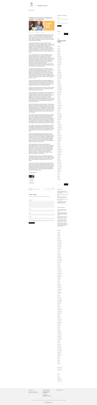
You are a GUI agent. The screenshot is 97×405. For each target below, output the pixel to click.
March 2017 (59, 179)
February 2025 (59, 72)
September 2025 (59, 62)
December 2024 (59, 75)
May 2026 (58, 51)
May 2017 (58, 176)
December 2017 (59, 165)
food (62, 40)
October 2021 (59, 119)
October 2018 (59, 152)
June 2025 (58, 249)
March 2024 (59, 83)
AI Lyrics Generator (59, 209)
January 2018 (59, 163)
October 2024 (59, 78)
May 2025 (58, 67)
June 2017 (58, 358)
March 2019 (59, 146)
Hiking (64, 40)
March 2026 (59, 238)
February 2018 (59, 162)
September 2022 (59, 108)
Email (30, 212)
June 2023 (58, 97)
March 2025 (59, 70)
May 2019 (58, 143)
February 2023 (59, 102)
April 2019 (58, 328)
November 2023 (59, 89)
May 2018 (58, 157)
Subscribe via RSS (31, 394)
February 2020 (59, 135)
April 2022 (58, 111)
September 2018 (59, 154)
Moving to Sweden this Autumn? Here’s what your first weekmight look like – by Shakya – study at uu (62, 224)
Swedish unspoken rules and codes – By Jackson (61, 210)
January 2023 (59, 287)
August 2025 (59, 64)
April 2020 (58, 132)
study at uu (42, 5)
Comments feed (59, 379)
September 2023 (59, 92)
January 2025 (59, 257)
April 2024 (58, 81)
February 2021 (59, 124)
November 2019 (59, 138)
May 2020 (58, 130)
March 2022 (59, 113)
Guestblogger (37, 32)
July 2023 (58, 279)
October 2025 (59, 61)
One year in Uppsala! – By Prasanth (49, 188)
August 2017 (59, 171)
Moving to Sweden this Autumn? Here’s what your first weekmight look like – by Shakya (62, 192)
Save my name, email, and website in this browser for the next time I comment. (42, 220)
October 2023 (59, 91)
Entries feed (59, 377)
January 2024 (59, 86)
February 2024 (59, 268)
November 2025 (59, 59)
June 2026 (58, 50)
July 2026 (58, 48)
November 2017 (59, 350)
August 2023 (59, 94)
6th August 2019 (31, 32)
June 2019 (58, 141)
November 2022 (59, 105)
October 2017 (59, 168)
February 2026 (59, 56)
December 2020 (59, 309)
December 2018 (59, 149)
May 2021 (58, 121)
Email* (58, 21)
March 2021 (59, 122)
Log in (58, 376)
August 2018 (59, 339)
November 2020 (59, 127)
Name (58, 17)
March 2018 (59, 160)
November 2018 (59, 151)
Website (30, 216)
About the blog (31, 10)
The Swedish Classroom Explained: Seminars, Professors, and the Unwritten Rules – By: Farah (62, 202)
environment (59, 40)
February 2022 (59, 298)
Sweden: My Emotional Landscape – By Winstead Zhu (34, 189)
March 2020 (59, 317)
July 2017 (58, 173)
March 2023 (59, 100)
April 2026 (58, 53)
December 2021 (59, 116)
